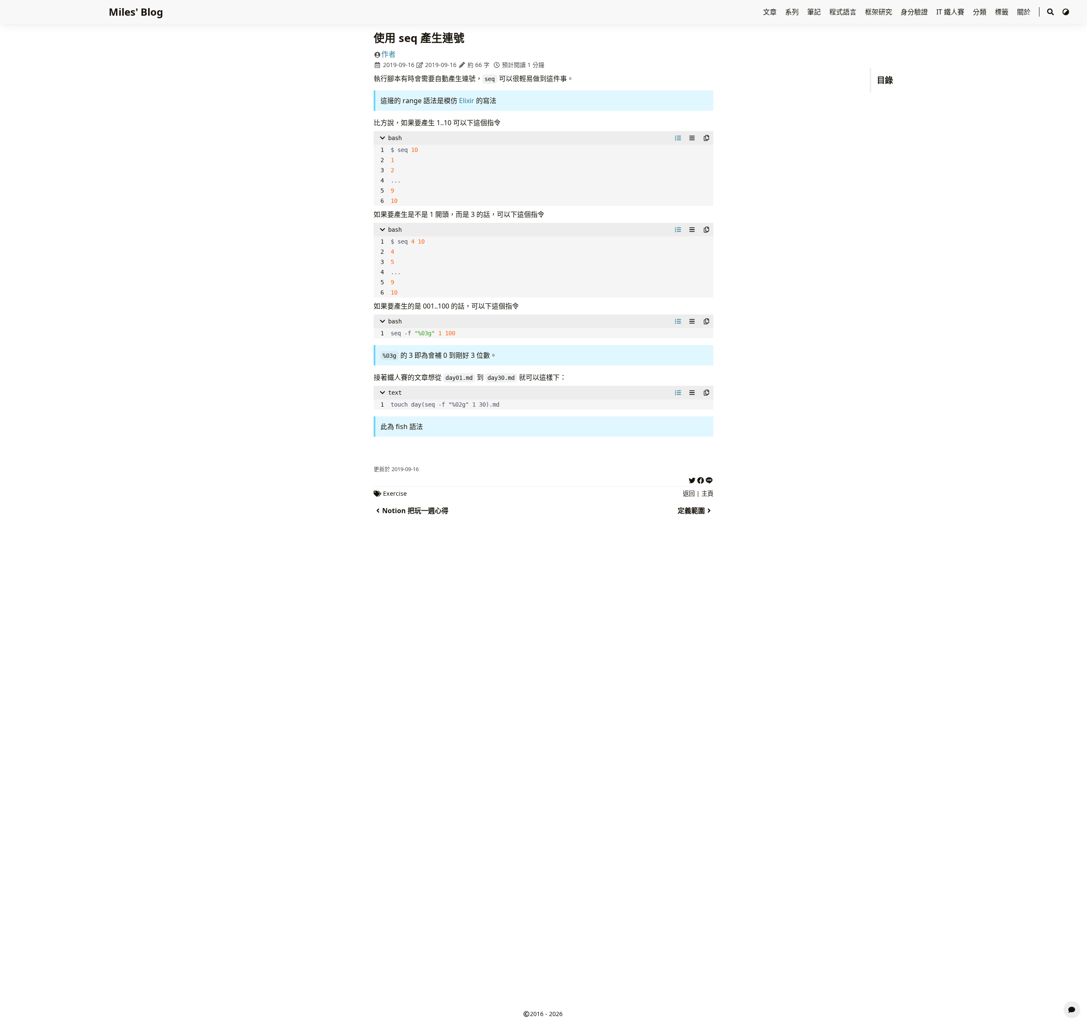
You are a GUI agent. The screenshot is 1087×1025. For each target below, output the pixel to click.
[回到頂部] (1072, 989)
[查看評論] (1072, 1009)
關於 (1024, 12)
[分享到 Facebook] (700, 479)
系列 (792, 12)
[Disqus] (543, 666)
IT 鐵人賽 (951, 12)
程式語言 (843, 12)
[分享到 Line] (709, 479)
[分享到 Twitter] (692, 479)
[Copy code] (706, 138)
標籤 (1002, 12)
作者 (388, 54)
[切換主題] (1066, 12)
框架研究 (879, 12)
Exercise (395, 493)
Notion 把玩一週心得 (415, 510)
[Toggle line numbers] (678, 138)
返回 (689, 493)
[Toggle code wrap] (692, 138)
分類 (980, 12)
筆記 (814, 12)
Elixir (466, 100)
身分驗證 (915, 12)
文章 (770, 12)
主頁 (707, 493)
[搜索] (1050, 12)
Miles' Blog (136, 12)
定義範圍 (691, 510)
